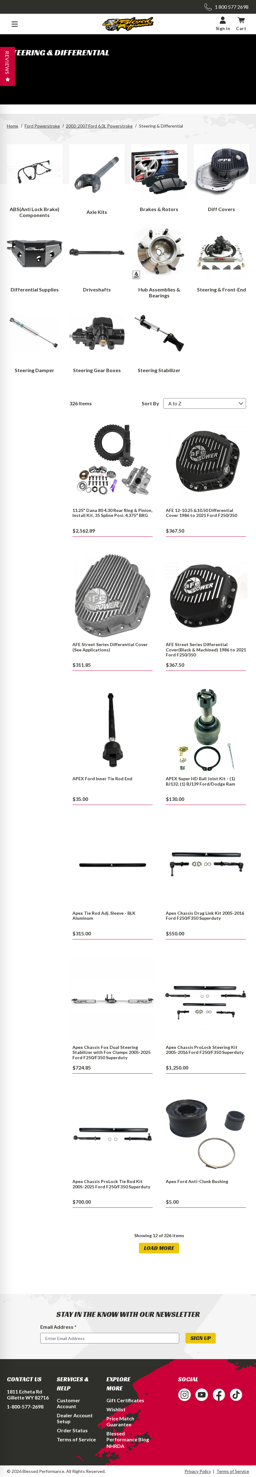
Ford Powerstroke (42, 126)
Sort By (150, 403)
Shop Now (112, 461)
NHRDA (115, 1446)
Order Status (72, 1430)
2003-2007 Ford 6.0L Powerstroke (99, 126)
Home (12, 126)
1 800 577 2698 (232, 7)
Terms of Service (76, 1439)
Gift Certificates (125, 1400)
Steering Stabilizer (159, 370)
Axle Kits (96, 212)
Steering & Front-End (221, 289)
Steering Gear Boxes (97, 370)
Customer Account (68, 1403)
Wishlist (116, 1409)
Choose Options (206, 863)
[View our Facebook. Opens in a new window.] (219, 1394)
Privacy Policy (198, 1471)
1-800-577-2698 (25, 1406)
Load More (159, 1248)
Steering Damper (34, 370)
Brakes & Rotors (159, 209)
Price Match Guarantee (120, 1421)
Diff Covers (221, 209)
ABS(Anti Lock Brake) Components (34, 212)
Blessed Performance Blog (127, 1436)
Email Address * (58, 1327)
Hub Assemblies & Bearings (159, 292)
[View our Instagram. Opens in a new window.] (184, 1394)
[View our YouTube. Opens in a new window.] (201, 1394)
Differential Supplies (35, 289)
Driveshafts (97, 289)
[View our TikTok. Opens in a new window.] (236, 1394)
